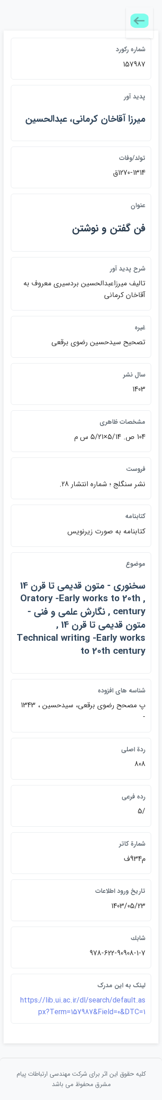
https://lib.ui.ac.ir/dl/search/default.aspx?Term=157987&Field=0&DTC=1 (82, 1006)
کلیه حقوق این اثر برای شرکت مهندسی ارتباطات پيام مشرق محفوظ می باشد (81, 1079)
